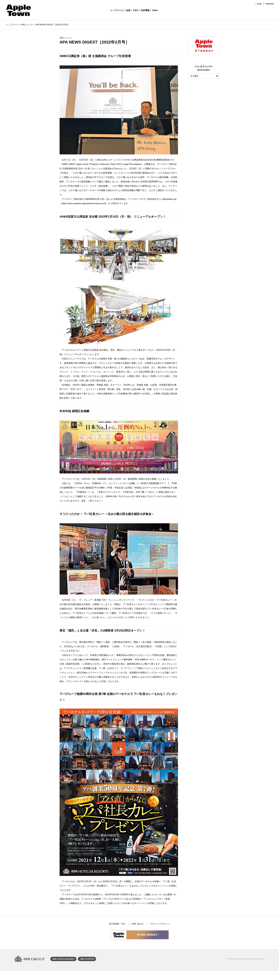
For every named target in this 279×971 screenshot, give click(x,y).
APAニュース (27, 24)
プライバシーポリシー (160, 924)
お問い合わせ (137, 924)
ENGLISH (269, 4)
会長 (128, 10)
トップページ (116, 10)
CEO (135, 10)
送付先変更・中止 (117, 924)
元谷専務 (145, 10)
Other (155, 10)
